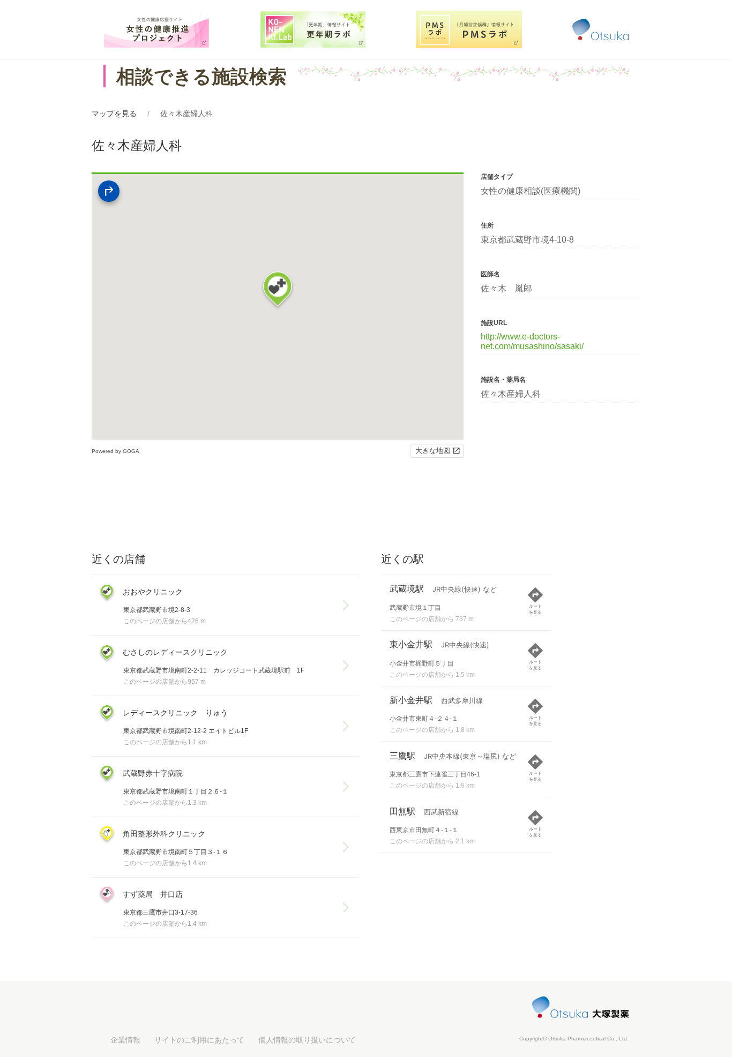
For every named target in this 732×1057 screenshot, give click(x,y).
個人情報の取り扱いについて (307, 1040)
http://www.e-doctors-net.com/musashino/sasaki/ (532, 341)
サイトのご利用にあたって (199, 1040)
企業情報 (125, 1040)
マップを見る (114, 113)
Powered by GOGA (115, 451)
